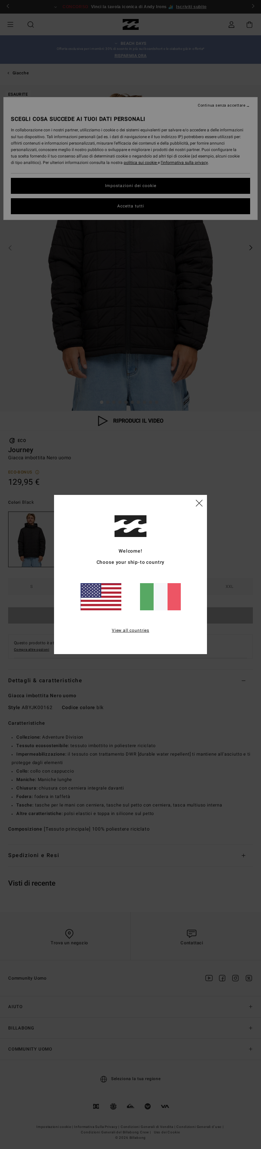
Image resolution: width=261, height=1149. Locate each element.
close (199, 502)
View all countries (130, 630)
